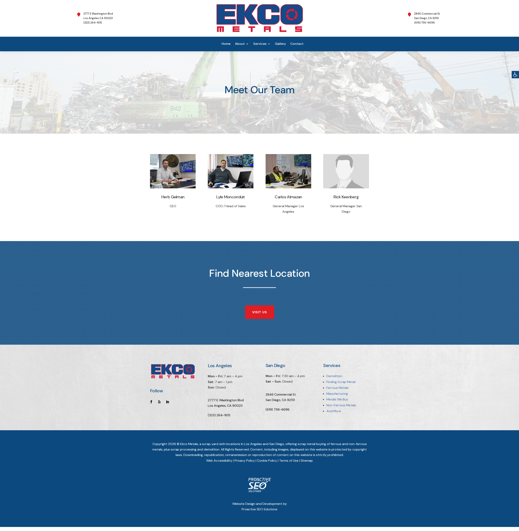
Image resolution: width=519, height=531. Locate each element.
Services (259, 44)
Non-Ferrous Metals (341, 405)
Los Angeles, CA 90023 (225, 405)
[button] (515, 74)
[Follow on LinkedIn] (167, 402)
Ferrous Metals (337, 388)
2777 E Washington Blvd (226, 400)
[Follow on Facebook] (151, 402)
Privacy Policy (245, 460)
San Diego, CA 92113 (280, 400)
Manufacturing (337, 394)
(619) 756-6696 (278, 409)
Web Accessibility (219, 460)
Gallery (280, 44)
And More (333, 411)
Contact (296, 44)
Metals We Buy (337, 399)
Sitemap (307, 460)
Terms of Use (288, 460)
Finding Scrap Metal (340, 382)
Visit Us (259, 312)
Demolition (334, 376)
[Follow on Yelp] (159, 402)
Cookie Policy (267, 460)
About (240, 44)
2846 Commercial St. (281, 394)
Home (226, 44)
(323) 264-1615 (219, 415)
